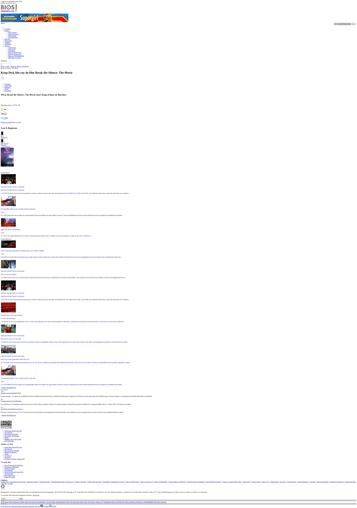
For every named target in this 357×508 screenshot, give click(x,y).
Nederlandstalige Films (62, 502)
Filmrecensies (275, 482)
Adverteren (14, 506)
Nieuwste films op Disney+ (214, 482)
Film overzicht (12, 32)
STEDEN (7, 29)
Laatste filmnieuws (302, 482)
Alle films (312, 482)
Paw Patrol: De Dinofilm (11, 436)
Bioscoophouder (23, 506)
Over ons (37, 506)
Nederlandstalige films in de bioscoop (62, 482)
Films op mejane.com (14, 54)
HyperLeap (36, 495)
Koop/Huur (7, 91)
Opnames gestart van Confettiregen (11, 401)
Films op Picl (246, 482)
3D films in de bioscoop (336, 482)
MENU (3, 23)
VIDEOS (7, 42)
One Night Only (9, 441)
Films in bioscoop (13, 34)
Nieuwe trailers (256, 482)
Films (7, 66)
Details (6, 89)
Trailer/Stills (8, 86)
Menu (2, 500)
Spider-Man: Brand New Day (13, 431)
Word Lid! (8, 506)
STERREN (7, 44)
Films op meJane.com (146, 482)
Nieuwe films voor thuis (94, 482)
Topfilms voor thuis (80, 482)
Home (2, 66)
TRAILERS (8, 41)
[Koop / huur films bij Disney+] (4, 114)
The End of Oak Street (11, 434)
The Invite (7, 457)
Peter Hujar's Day (9, 475)
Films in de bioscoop (31, 502)
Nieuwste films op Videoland (195, 482)
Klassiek (4, 483)
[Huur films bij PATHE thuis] (3, 111)
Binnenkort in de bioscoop (18, 482)
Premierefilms (12, 36)
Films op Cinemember (160, 482)
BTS (2, 136)
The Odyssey (8, 432)
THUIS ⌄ (7, 46)
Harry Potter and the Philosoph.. (13, 465)
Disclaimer (31, 506)
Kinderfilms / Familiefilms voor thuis (113, 482)
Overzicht (7, 84)
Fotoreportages (291, 482)
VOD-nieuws (12, 47)
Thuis (85, 502)
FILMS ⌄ (7, 31)
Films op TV (12, 49)
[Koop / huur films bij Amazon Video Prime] (4, 119)
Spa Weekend (8, 470)
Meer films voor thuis (14, 57)
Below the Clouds (9, 477)
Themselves (4, 137)
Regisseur (4, 144)
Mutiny (6, 437)
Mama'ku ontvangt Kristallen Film (11, 393)
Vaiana (6, 454)
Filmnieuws (16, 502)
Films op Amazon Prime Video (232, 482)
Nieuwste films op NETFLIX (177, 482)
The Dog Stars (8, 474)
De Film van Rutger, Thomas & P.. (14, 459)
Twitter (54, 506)
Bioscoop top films (32, 482)
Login (2, 506)
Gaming (10, 483)
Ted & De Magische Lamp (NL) (14, 472)
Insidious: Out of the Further (12, 439)
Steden (7, 502)
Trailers (22, 502)
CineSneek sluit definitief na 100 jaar (11, 409)
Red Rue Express (9, 469)
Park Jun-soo (4, 143)
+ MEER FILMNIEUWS (8, 388)
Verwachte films (13, 37)
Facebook (46, 506)
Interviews (283, 482)
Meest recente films (322, 482)
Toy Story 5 (7, 455)
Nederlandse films (44, 482)
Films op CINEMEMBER (16, 56)
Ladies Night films (350, 482)
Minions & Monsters (10, 452)
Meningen (7, 87)
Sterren (81, 502)
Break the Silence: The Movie (19, 66)
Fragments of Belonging (11, 467)
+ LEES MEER (5, 147)
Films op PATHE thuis (14, 52)
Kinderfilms (11, 51)
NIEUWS (7, 39)
